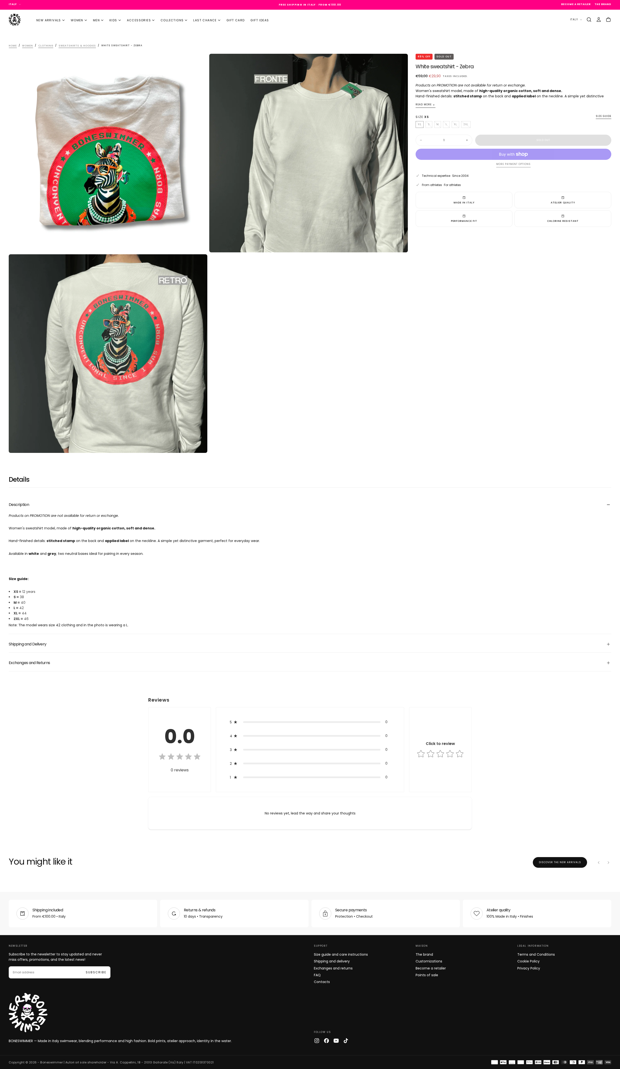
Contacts (322, 981)
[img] (179, 757)
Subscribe (96, 972)
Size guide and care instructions (341, 954)
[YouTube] (336, 1041)
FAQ (317, 975)
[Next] (608, 862)
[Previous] (599, 862)
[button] (589, 19)
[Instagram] (317, 1041)
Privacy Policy (528, 968)
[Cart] (608, 19)
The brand (424, 954)
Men (96, 20)
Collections (172, 20)
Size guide (603, 116)
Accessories (139, 20)
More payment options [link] (513, 164)
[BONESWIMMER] (28, 1012)
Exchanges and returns (333, 968)
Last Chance (205, 20)
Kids (113, 20)
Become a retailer (431, 968)
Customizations (429, 961)
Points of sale (427, 975)
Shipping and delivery (332, 961)
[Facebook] (326, 1041)
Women (77, 20)
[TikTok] (346, 1041)
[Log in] (599, 19)
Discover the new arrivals (560, 862)
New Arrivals (48, 20)
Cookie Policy (528, 961)
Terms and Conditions (536, 954)
